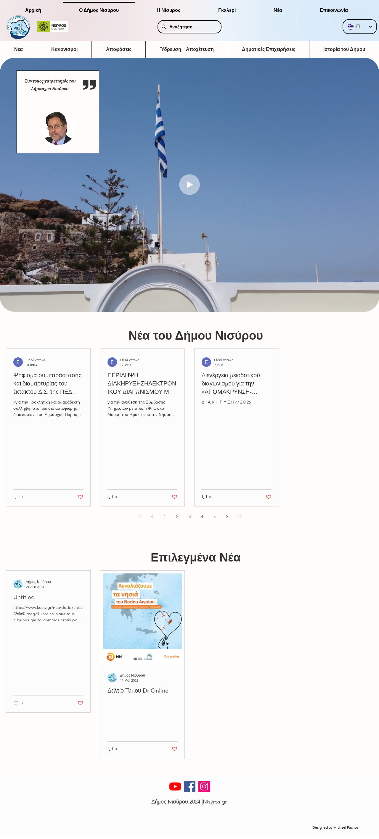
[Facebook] (189, 786)
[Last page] (239, 516)
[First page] (139, 516)
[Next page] (226, 516)
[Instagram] (204, 786)
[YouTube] (175, 786)
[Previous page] (152, 516)
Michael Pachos (345, 827)
